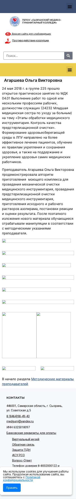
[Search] (68, 55)
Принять (12, 487)
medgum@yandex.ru (20, 421)
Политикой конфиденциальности (21, 478)
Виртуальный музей (25, 439)
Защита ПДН (21, 450)
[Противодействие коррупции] (7, 41)
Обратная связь (23, 444)
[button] (69, 6)
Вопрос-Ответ (22, 460)
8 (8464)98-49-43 (18, 416)
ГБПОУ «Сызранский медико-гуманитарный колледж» (41, 21)
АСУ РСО (18, 455)
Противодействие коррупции (30, 40)
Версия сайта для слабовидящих (31, 33)
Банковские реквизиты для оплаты (31, 433)
